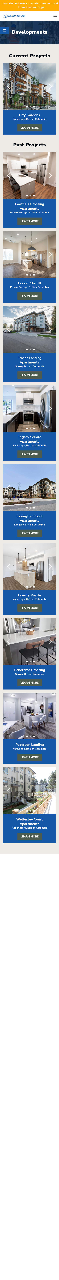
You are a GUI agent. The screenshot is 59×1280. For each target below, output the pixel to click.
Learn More (30, 128)
